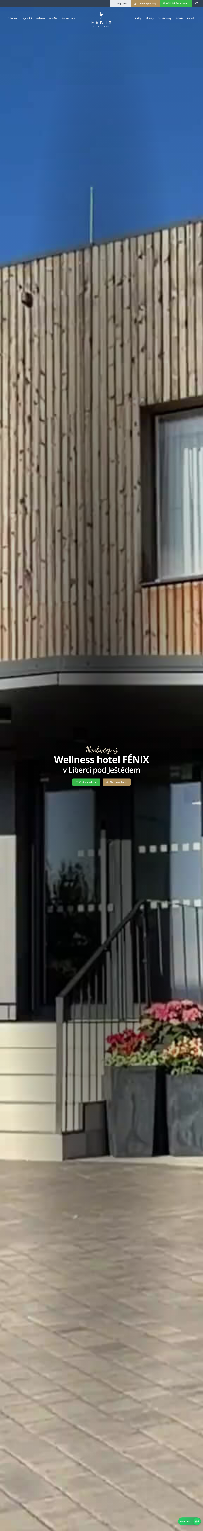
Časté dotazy (164, 18)
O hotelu (12, 18)
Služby (138, 18)
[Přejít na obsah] (101, 1521)
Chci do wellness (118, 782)
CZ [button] (196, 3)
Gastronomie (68, 18)
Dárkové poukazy (147, 3)
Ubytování (26, 18)
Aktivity (150, 18)
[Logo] (102, 18)
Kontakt (191, 18)
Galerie (179, 18)
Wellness (40, 18)
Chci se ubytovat (88, 782)
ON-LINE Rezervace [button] (176, 3)
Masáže (53, 18)
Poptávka (122, 3)
